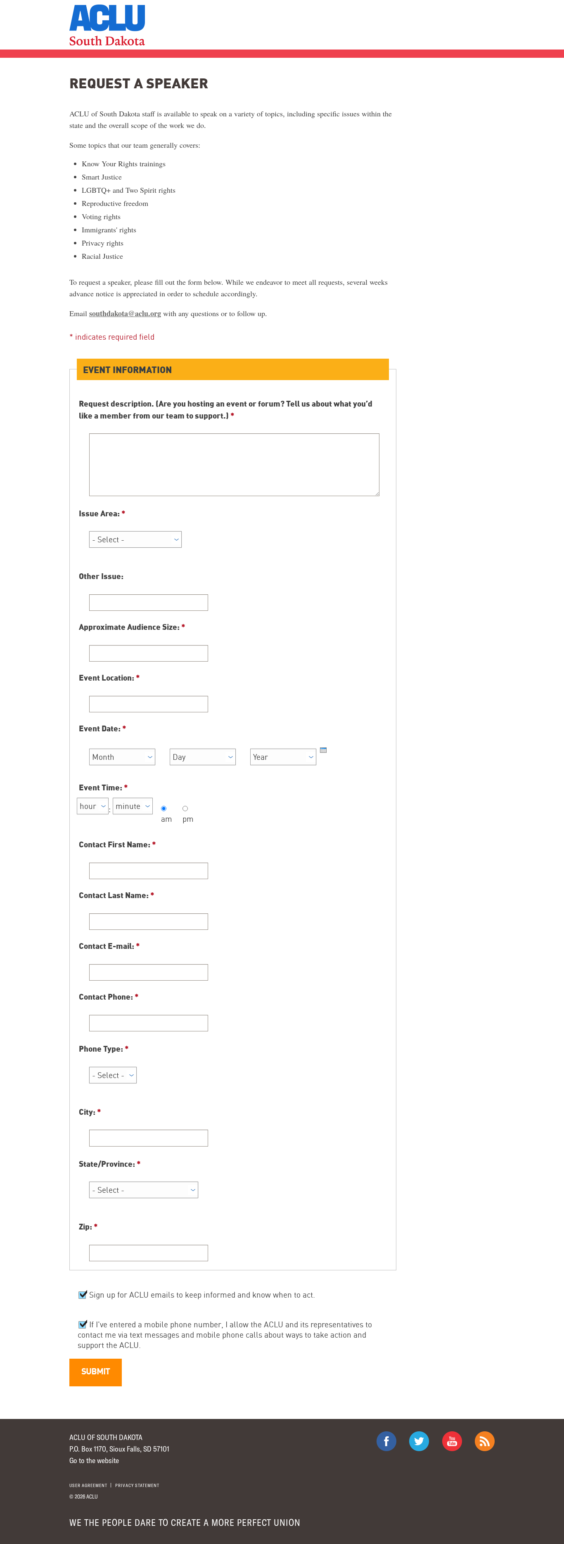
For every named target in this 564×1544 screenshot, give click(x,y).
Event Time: (103, 787)
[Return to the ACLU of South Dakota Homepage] (107, 25)
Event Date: (102, 728)
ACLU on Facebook (386, 1441)
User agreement (88, 1485)
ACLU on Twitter (419, 1441)
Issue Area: (102, 513)
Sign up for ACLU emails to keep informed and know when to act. (201, 1295)
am (166, 819)
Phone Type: (104, 1048)
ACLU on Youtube (452, 1441)
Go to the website (94, 1460)
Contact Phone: (109, 996)
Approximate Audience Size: (132, 626)
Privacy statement (137, 1485)
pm (188, 819)
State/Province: (110, 1163)
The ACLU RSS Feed (485, 1441)
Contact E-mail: (109, 946)
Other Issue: (101, 576)
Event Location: (109, 677)
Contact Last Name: (116, 895)
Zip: (88, 1226)
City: (90, 1111)
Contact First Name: (117, 844)
